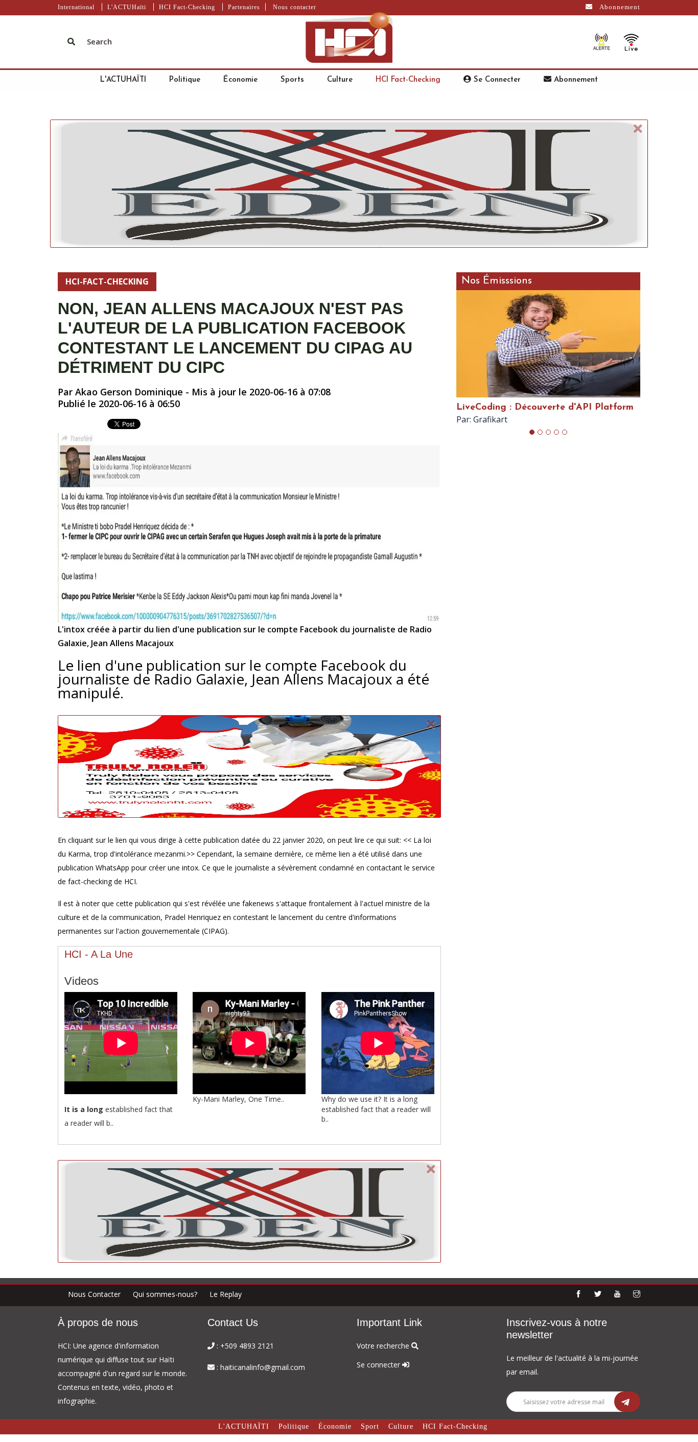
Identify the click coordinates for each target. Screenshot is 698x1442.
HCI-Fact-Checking (107, 281)
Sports (292, 80)
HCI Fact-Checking (187, 7)
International (76, 7)
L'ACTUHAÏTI (123, 80)
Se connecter (496, 80)
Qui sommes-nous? (165, 1294)
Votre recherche (384, 1346)
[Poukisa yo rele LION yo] (631, 41)
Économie (240, 80)
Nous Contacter (94, 1294)
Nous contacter (294, 7)
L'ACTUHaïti (126, 7)
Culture (340, 80)
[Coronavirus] (602, 41)
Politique (184, 80)
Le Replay (226, 1294)
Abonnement (619, 7)
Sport (370, 1426)
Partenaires (244, 7)
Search (99, 41)
